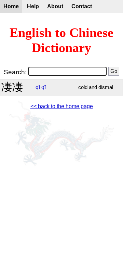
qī (38, 87)
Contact (81, 6)
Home (11, 6)
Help (33, 6)
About (55, 6)
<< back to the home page (61, 106)
